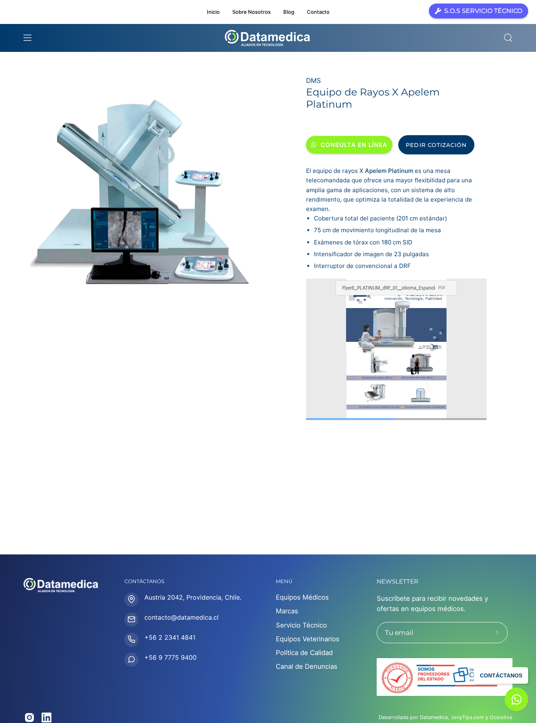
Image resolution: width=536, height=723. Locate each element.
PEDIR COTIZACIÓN (436, 145)
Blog (288, 12)
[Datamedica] (268, 38)
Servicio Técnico (301, 625)
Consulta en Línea (354, 145)
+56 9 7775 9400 (170, 657)
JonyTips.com (467, 717)
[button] (508, 37)
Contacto (318, 12)
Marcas (287, 611)
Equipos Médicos (302, 597)
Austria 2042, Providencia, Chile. (192, 597)
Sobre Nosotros (251, 12)
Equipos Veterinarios (307, 639)
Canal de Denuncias (306, 667)
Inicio (213, 12)
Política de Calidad (304, 653)
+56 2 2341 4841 (169, 637)
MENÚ (284, 581)
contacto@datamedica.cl (181, 617)
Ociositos (501, 717)
